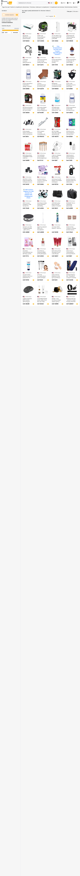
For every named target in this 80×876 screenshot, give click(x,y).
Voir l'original (49, 16)
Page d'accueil (6, 7)
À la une (75, 11)
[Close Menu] (1, 3)
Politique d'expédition (7, 22)
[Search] (56, 3)
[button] (63, 3)
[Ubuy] (9, 3)
